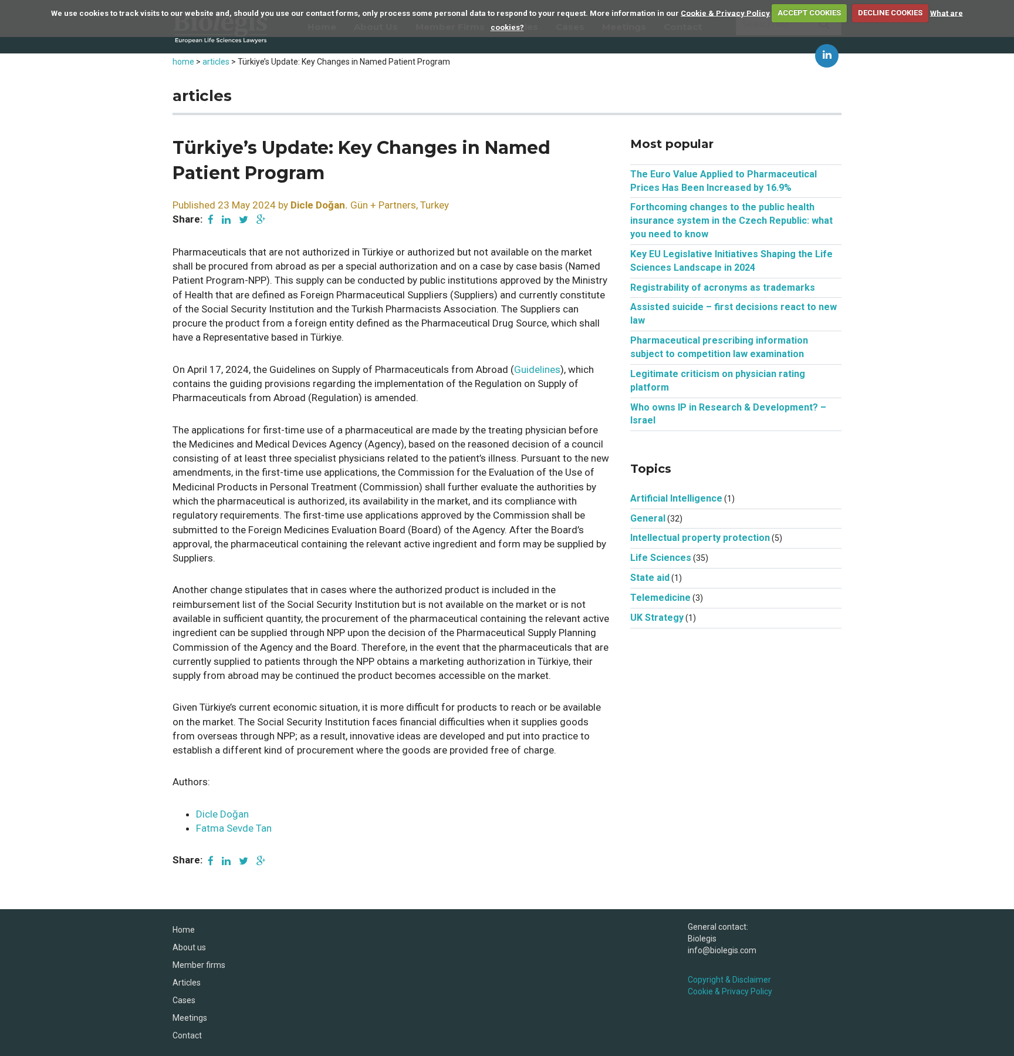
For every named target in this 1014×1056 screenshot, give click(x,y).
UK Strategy (657, 617)
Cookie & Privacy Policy (725, 12)
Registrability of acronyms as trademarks (722, 287)
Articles (187, 982)
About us (189, 947)
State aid (650, 577)
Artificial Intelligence (676, 498)
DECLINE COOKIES (890, 12)
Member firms (199, 965)
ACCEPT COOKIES (809, 12)
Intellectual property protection (700, 537)
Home (184, 929)
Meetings (190, 1018)
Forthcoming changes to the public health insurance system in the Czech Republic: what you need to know (731, 220)
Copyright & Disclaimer (729, 979)
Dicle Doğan (222, 814)
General (647, 518)
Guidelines (537, 369)
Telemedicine (660, 597)
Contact (187, 1035)
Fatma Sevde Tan (234, 828)
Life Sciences (660, 557)
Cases (184, 1000)
